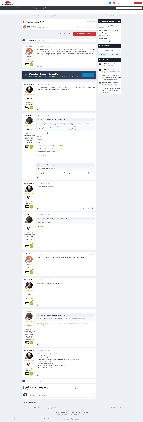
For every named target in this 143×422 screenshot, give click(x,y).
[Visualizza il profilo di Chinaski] (29, 120)
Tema (56, 412)
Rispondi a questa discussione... (40, 395)
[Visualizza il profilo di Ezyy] (100, 64)
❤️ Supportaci (36, 8)
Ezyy (105, 65)
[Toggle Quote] (38, 119)
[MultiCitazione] (37, 66)
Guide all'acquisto (25, 8)
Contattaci (79, 412)
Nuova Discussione (65, 34)
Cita (41, 66)
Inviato (111, 65)
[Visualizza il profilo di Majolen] (100, 70)
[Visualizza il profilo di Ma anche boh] (29, 89)
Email (104, 54)
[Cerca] (140, 8)
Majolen (106, 71)
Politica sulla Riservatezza (68, 412)
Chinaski (29, 115)
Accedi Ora (61, 389)
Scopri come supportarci (107, 41)
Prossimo (31, 40)
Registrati (137, 3)
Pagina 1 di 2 (42, 40)
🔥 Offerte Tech (47, 8)
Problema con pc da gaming (110, 63)
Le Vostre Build (14, 8)
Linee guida (62, 8)
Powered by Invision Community (71, 419)
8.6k (28, 133)
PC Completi (41, 28)
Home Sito (5, 8)
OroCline (31, 26)
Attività (55, 8)
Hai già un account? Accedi (124, 3)
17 (32, 133)
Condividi (80, 27)
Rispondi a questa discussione (84, 34)
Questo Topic (133, 7)
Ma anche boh (29, 84)
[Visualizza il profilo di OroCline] (24, 27)
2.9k (28, 102)
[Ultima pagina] (36, 40)
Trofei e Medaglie (29, 61)
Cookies (86, 412)
